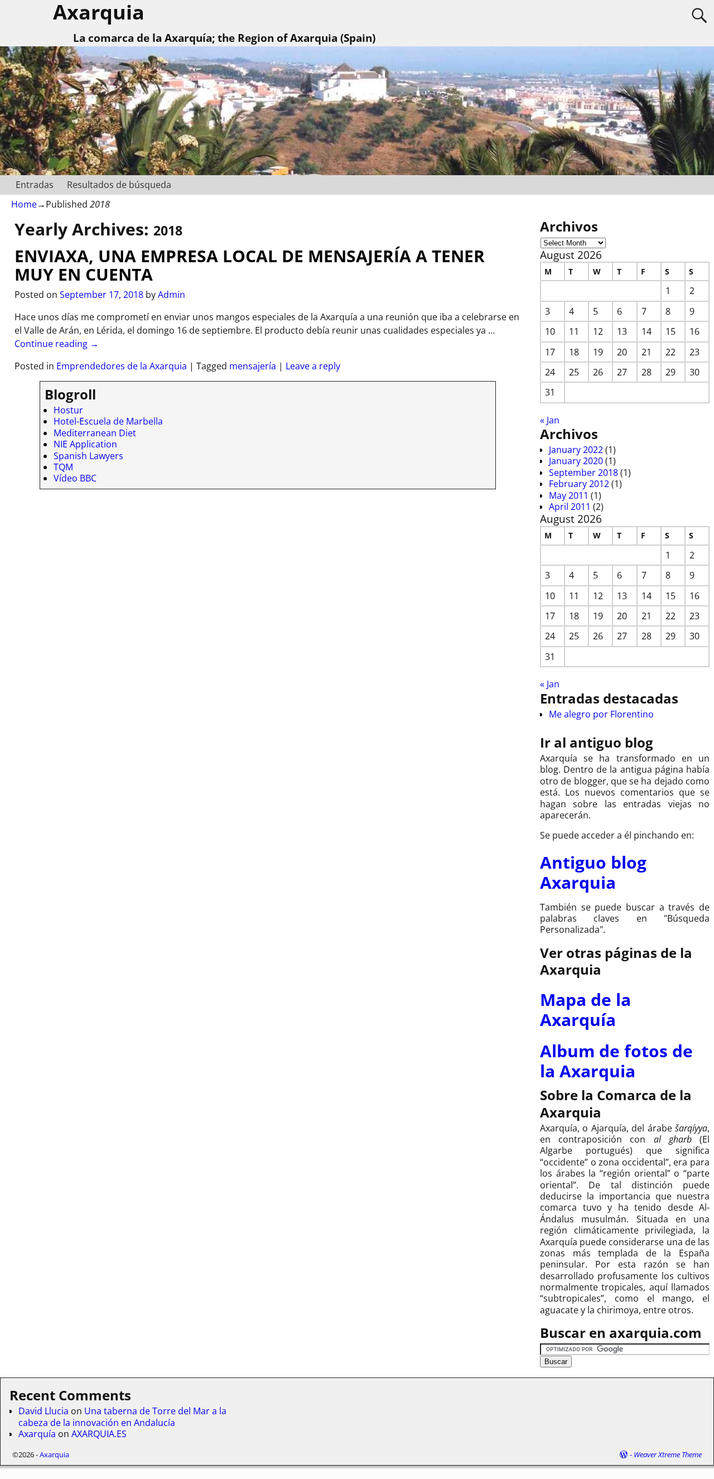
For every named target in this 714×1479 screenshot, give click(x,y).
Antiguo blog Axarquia (593, 872)
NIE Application (85, 444)
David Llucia (43, 1411)
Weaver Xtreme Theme (668, 1454)
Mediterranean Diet (95, 433)
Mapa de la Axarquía (585, 1009)
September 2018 (583, 472)
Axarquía (37, 1434)
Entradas (35, 185)
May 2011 (568, 495)
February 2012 (579, 484)
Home (24, 204)
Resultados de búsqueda (119, 185)
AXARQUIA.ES (99, 1434)
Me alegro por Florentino (601, 714)
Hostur (68, 410)
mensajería (252, 366)
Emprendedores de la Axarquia (121, 366)
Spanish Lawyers (88, 456)
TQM (63, 467)
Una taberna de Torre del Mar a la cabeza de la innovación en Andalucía (122, 1416)
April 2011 (570, 506)
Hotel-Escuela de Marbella (108, 421)
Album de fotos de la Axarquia (616, 1060)
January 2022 (576, 450)
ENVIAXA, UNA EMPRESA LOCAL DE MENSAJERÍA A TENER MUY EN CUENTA (250, 265)
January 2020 (576, 461)
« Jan (549, 420)
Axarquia (54, 1454)
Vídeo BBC (75, 478)
